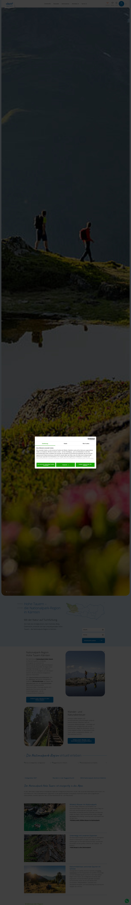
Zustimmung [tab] (45, 443)
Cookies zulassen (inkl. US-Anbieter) (85, 465)
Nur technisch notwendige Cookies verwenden (46, 465)
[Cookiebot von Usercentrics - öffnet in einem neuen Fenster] (89, 439)
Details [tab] (65, 443)
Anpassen (64, 464)
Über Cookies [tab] (86, 443)
